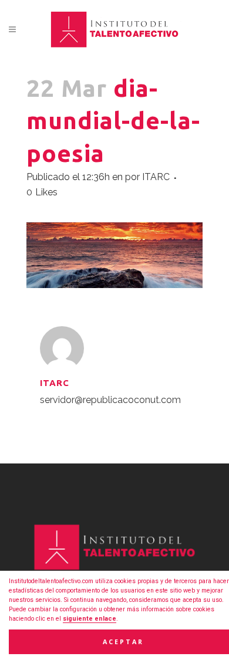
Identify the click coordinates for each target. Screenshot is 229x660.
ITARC (156, 176)
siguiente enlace (89, 618)
